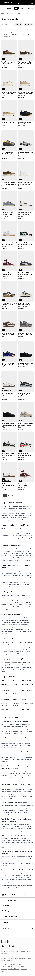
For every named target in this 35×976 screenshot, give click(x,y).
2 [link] (8, 495)
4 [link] (16, 495)
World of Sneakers (27, 703)
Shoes (11, 13)
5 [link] (19, 495)
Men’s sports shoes (27, 684)
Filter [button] (27, 25)
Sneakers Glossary (14, 966)
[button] (18, 3)
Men (16, 8)
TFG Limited (5, 964)
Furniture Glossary (14, 969)
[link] (30, 495)
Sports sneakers (27, 690)
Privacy (12, 964)
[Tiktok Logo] (9, 947)
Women (9, 8)
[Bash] (2, 13)
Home (30, 8)
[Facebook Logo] (13, 947)
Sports (23, 8)
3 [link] (12, 495)
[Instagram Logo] (2, 947)
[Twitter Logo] (6, 947)
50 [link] (27, 495)
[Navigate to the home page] (6, 2)
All (3, 8)
